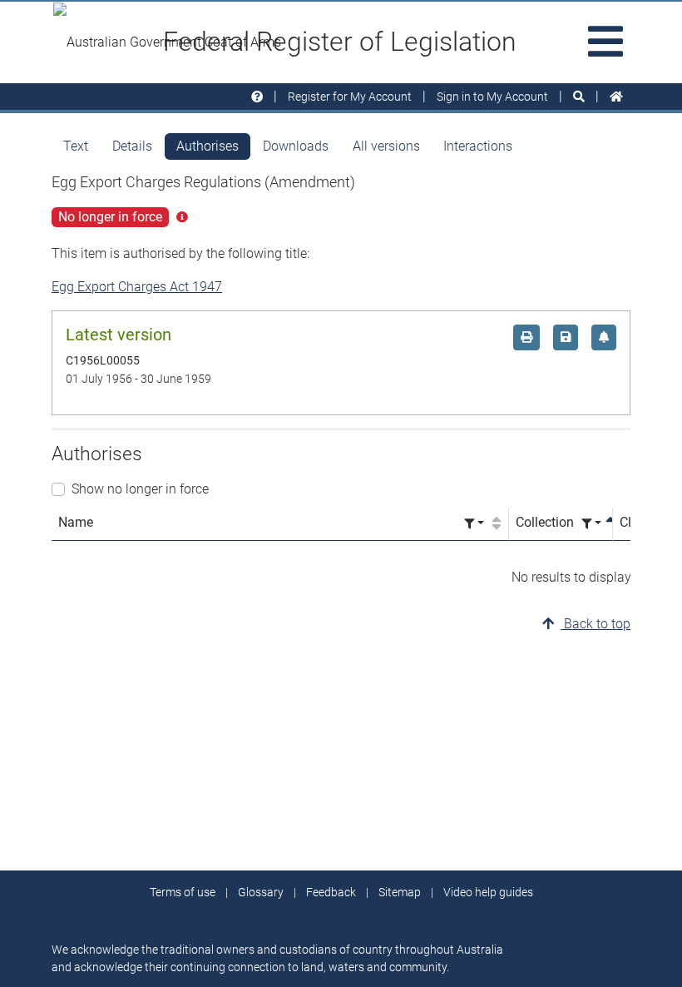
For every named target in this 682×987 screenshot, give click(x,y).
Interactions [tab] (477, 146)
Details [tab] (132, 146)
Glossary (261, 892)
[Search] (579, 97)
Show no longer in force (140, 489)
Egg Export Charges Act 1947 (137, 287)
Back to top (595, 624)
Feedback (331, 892)
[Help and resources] (257, 97)
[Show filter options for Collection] (591, 524)
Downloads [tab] (296, 146)
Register (350, 96)
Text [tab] (75, 146)
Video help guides (488, 892)
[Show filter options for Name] (474, 524)
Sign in (492, 96)
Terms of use (182, 892)
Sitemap (399, 892)
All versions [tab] (386, 146)
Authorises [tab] (207, 146)
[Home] (616, 97)
